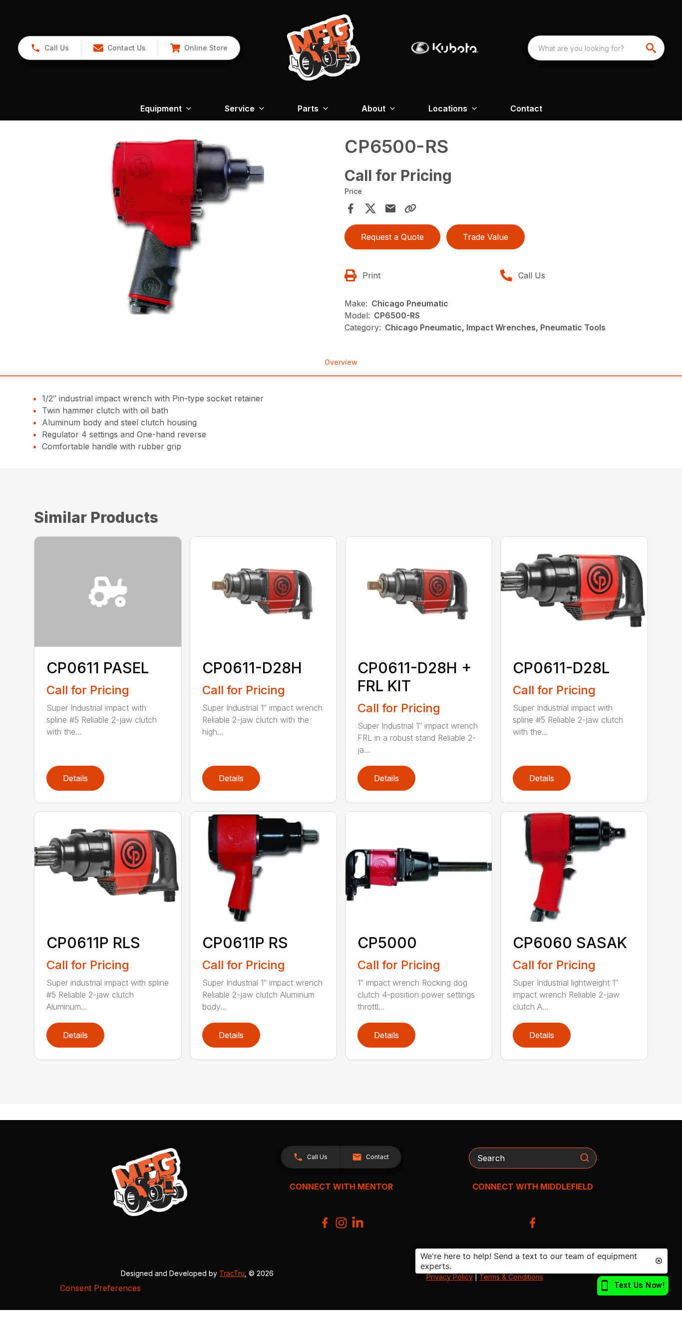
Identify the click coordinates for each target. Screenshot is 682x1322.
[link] (199, 48)
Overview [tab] (341, 362)
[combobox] (596, 48)
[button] (49, 48)
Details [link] (75, 778)
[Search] (585, 1158)
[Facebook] (325, 1223)
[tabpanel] (186, 226)
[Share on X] (370, 208)
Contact (526, 108)
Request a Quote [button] (392, 237)
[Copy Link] (410, 208)
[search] (652, 47)
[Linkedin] (357, 1223)
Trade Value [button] (485, 237)
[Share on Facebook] (350, 208)
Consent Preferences (100, 1288)
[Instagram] (341, 1223)
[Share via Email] (390, 208)
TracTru (232, 1273)
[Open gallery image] (186, 225)
